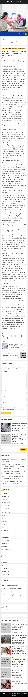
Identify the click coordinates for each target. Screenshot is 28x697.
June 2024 (4, 559)
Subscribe (26, 34)
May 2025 (4, 524)
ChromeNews (20, 693)
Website (3, 402)
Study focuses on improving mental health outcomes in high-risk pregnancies (13, 472)
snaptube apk (4, 610)
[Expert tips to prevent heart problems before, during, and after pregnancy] (6, 427)
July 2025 (3, 518)
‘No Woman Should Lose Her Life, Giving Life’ (19, 684)
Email (3, 396)
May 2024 (4, 562)
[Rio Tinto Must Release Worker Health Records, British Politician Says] (6, 673)
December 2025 (5, 502)
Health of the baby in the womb (10, 585)
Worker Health (5, 600)
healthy (13, 336)
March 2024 (4, 568)
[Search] (23, 33)
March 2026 (4, 493)
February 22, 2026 (17, 687)
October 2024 (5, 546)
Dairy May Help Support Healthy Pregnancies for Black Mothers (19, 439)
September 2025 (5, 512)
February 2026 (5, 496)
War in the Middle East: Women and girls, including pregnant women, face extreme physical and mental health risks (12, 466)
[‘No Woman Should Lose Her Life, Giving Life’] (6, 684)
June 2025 (4, 521)
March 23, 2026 (17, 655)
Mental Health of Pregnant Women (11, 588)
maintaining (18, 336)
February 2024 (5, 571)
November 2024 (5, 543)
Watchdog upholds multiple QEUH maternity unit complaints (18, 628)
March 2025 (4, 531)
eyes (6, 336)
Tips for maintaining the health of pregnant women (13, 48)
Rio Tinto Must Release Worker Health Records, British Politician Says (19, 673)
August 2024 (4, 553)
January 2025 (5, 537)
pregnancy (4, 338)
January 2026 (5, 499)
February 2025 (5, 534)
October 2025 (5, 509)
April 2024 (4, 565)
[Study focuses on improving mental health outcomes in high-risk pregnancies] (6, 650)
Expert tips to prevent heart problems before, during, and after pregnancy (19, 428)
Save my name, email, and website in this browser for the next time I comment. (14, 408)
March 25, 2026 (17, 632)
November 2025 (5, 506)
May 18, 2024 (10, 58)
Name (3, 391)
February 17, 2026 (17, 443)
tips (8, 338)
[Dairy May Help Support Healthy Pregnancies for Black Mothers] (6, 439)
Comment (4, 371)
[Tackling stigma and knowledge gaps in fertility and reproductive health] (6, 662)
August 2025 (4, 515)
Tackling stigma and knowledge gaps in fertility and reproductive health (18, 662)
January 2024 (5, 574)
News (23, 336)
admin (4, 58)
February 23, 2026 (17, 666)
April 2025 (4, 528)
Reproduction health (7, 592)
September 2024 (5, 549)
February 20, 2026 (17, 432)
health (10, 336)
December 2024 (5, 540)
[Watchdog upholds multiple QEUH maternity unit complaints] (6, 628)
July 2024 (3, 556)
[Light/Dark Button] (20, 33)
